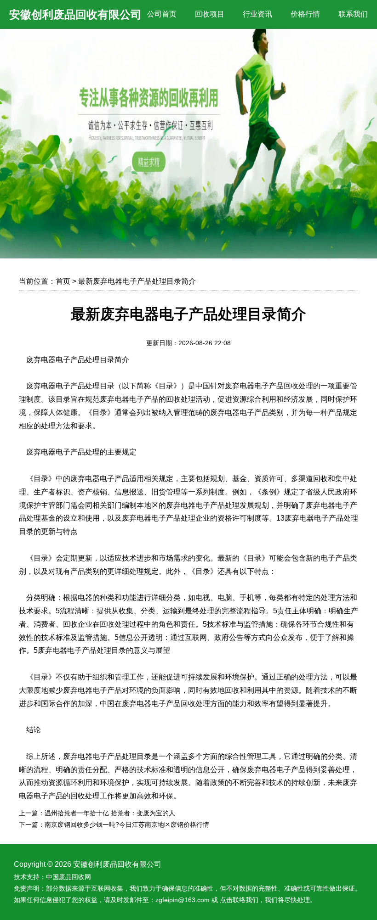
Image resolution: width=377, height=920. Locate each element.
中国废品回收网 (68, 877)
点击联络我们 (239, 899)
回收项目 (209, 14)
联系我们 (353, 14)
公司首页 (162, 14)
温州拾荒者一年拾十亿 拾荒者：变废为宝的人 (110, 813)
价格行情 (305, 14)
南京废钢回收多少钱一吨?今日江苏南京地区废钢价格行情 (127, 824)
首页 (63, 281)
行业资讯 (257, 14)
